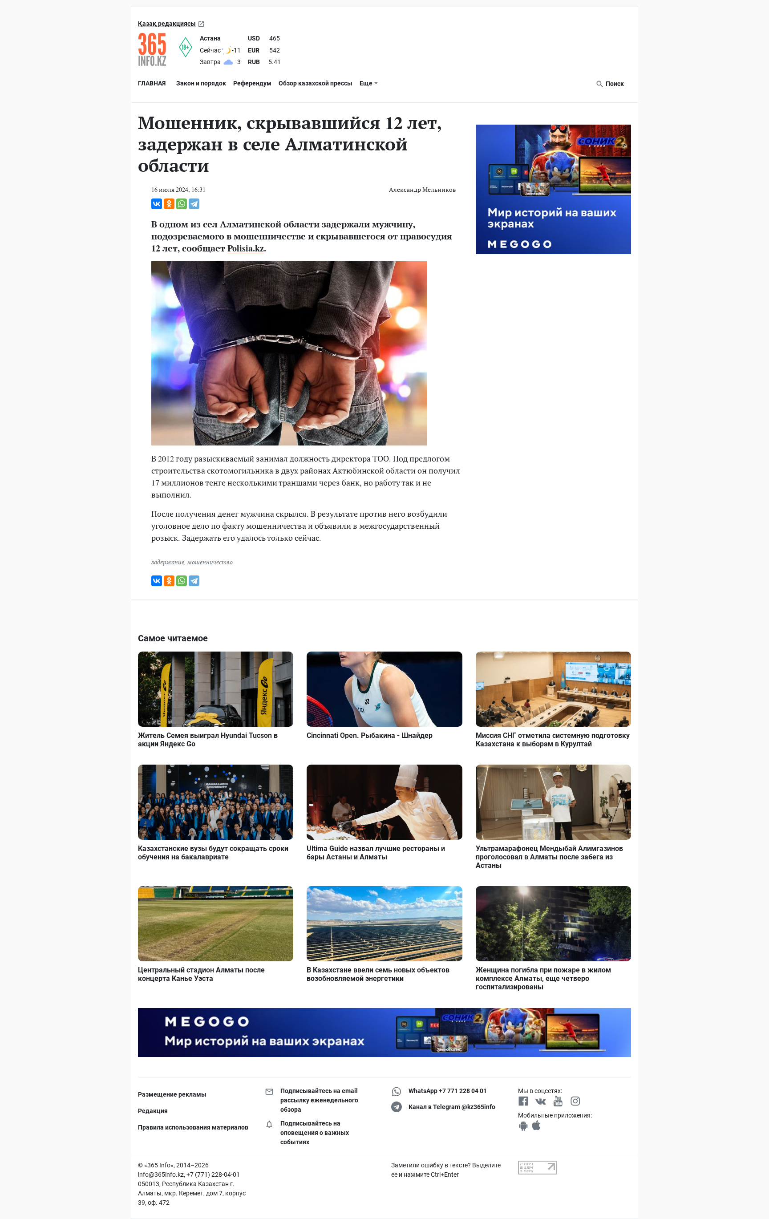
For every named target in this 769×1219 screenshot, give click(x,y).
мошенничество (210, 562)
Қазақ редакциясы (167, 23)
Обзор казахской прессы (315, 83)
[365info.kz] (158, 49)
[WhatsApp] (181, 203)
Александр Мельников (422, 189)
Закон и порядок (201, 83)
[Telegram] (194, 203)
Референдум (252, 83)
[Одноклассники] (169, 203)
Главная (152, 83)
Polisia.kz (245, 248)
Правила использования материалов (193, 1127)
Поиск (614, 83)
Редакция (153, 1110)
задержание (167, 562)
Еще (366, 83)
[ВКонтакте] (156, 203)
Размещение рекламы (172, 1094)
